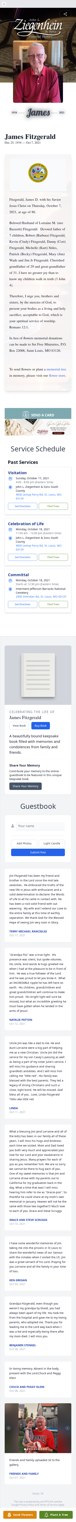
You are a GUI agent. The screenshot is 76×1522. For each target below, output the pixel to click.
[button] (38, 1428)
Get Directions (22, 506)
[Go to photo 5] (34, 1449)
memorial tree (56, 369)
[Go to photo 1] (25, 1449)
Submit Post (38, 852)
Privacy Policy (27, 1504)
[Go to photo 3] (30, 1449)
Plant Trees (53, 506)
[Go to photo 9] (44, 1449)
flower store (57, 375)
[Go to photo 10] (46, 1449)
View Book (19, 725)
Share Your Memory (25, 786)
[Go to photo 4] (32, 1449)
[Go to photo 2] (27, 1449)
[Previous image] (8, 1428)
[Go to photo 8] (41, 1449)
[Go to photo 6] (37, 1449)
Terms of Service (49, 1504)
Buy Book (41, 725)
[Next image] (67, 1428)
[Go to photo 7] (39, 1449)
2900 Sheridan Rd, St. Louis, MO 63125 (41, 596)
